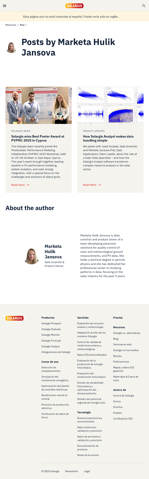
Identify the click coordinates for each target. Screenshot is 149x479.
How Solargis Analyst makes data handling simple (108, 138)
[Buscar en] (144, 5)
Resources (10, 24)
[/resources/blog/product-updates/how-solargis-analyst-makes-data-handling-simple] (110, 105)
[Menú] (4, 6)
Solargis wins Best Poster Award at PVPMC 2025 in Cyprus (37, 138)
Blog (22, 24)
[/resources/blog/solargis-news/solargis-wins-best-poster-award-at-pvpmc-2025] (38, 105)
